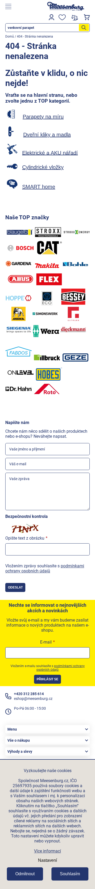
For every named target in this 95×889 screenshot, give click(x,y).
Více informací (47, 851)
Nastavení (47, 860)
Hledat (84, 27)
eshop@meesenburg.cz (33, 698)
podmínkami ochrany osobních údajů (44, 568)
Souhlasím (70, 874)
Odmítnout (25, 874)
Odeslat (15, 587)
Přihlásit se (47, 679)
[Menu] (22, 6)
